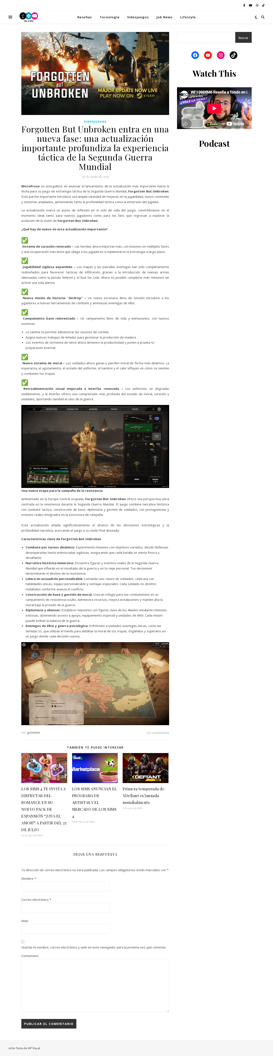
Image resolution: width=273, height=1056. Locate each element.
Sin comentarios (158, 732)
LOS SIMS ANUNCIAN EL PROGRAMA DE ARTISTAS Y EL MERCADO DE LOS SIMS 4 (94, 802)
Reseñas (84, 17)
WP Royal (34, 1048)
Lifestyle (188, 17)
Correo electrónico (36, 899)
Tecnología (109, 17)
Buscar (243, 38)
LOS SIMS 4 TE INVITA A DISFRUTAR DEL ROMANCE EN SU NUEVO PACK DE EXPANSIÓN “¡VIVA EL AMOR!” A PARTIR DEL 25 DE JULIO (43, 809)
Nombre (28, 878)
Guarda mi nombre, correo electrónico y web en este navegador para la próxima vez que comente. (93, 947)
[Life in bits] (29, 17)
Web (24, 921)
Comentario (29, 956)
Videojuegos (138, 17)
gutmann (33, 732)
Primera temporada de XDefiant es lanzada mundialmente (143, 795)
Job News (165, 17)
